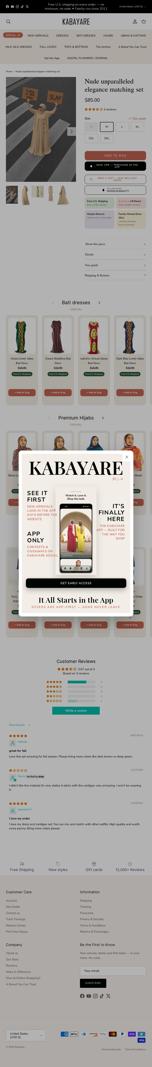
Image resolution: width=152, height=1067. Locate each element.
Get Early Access (76, 583)
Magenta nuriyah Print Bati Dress (45, 1051)
